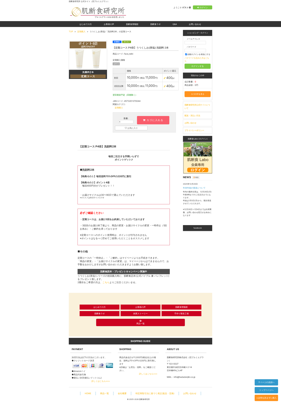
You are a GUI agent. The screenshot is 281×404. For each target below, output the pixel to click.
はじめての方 (85, 24)
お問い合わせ (195, 24)
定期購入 (81, 31)
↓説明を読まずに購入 (266, 398)
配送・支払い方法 (192, 115)
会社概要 (122, 393)
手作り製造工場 (181, 313)
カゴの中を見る (197, 94)
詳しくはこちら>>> (100, 381)
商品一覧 (140, 323)
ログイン (203, 7)
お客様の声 (109, 24)
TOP (71, 31)
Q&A (175, 24)
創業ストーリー (140, 313)
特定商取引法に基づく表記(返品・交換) (155, 393)
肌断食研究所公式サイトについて (197, 106)
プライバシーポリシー (194, 130)
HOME (88, 393)
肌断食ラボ (155, 24)
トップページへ (266, 390)
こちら (105, 282)
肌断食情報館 (132, 24)
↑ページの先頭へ (266, 382)
